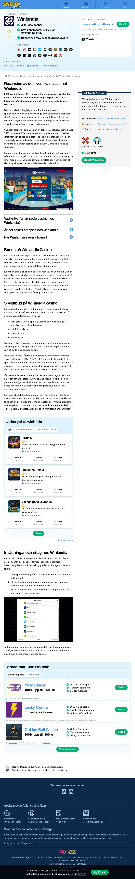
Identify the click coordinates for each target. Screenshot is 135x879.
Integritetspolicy (11, 843)
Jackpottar (42, 429)
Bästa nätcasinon (67, 749)
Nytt (10, 429)
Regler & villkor (80, 720)
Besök (122, 24)
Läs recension (33, 451)
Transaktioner (49, 65)
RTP (54, 429)
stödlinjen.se (121, 29)
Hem (6, 14)
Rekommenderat (24, 429)
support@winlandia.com (110, 129)
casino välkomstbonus (42, 285)
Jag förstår (99, 872)
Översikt (9, 65)
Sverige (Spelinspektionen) (112, 124)
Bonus (20, 65)
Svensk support (16, 674)
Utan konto (90, 152)
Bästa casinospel (65, 540)
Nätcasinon (13, 14)
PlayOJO (9, 285)
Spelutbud (32, 65)
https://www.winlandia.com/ (112, 118)
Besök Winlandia (94, 160)
